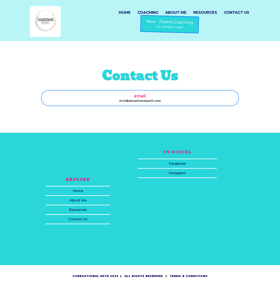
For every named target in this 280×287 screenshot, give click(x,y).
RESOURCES (205, 12)
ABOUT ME (176, 12)
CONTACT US (236, 12)
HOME (125, 12)
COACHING (148, 12)
